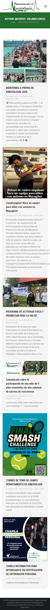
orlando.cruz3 (36, 19)
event (8, 579)
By (25, 96)
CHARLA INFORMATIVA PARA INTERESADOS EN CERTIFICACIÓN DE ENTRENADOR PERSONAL (24, 570)
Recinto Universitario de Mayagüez (29, 603)
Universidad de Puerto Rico (17, 605)
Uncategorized (11, 96)
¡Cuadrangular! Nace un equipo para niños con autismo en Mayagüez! (23, 206)
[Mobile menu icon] (45, 6)
